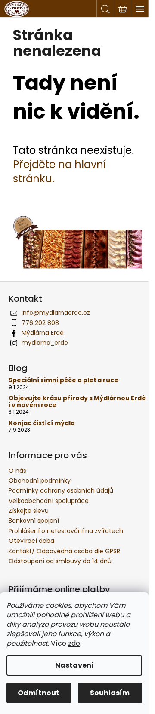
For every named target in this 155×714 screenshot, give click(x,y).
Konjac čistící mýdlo (42, 423)
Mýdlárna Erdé (43, 332)
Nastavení (74, 665)
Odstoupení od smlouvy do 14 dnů (60, 561)
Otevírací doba (31, 540)
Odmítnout (38, 693)
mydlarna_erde (45, 342)
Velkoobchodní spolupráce (49, 500)
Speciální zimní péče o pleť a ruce (63, 380)
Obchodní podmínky (40, 480)
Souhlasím (110, 693)
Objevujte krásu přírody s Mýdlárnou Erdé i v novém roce (77, 401)
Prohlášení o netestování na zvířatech (66, 531)
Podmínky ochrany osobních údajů (61, 490)
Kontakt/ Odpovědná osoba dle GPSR (64, 551)
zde (74, 643)
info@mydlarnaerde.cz (56, 312)
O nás (17, 470)
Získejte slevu (29, 510)
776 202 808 (40, 323)
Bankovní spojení (34, 520)
